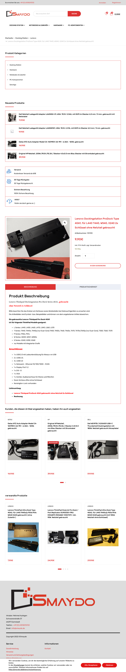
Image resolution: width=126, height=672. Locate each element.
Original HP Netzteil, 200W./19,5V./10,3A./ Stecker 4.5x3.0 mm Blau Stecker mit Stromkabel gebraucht (61, 154)
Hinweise (9, 652)
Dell (89, 419)
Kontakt (48, 649)
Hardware (58, 25)
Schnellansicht (23, 457)
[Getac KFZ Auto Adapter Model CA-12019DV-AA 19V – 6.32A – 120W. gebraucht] (23, 449)
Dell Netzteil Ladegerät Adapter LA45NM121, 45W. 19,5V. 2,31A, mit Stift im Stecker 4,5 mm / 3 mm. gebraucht (64, 128)
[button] (111, 14)
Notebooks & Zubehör (38, 25)
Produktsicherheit (88, 287)
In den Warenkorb (98, 266)
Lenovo (33, 38)
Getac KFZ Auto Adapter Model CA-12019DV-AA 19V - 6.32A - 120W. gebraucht (51, 142)
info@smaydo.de (18, 628)
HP (49, 419)
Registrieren (116, 2)
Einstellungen (19, 665)
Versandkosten (95, 245)
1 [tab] (62, 482)
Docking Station (16, 25)
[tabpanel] (23, 449)
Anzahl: (78, 256)
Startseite (9, 38)
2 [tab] (65, 482)
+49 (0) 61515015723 (27, 2)
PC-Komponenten (75, 25)
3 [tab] (65, 569)
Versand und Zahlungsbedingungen (20, 655)
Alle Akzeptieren (91, 665)
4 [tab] (67, 569)
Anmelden (102, 3)
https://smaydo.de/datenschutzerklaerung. (25, 669)
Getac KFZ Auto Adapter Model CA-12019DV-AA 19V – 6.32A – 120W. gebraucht (22, 425)
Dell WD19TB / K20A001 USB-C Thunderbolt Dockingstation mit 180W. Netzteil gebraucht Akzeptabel (102, 425)
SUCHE (74, 14)
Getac (10, 419)
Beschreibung (30, 287)
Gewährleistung (12, 649)
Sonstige (13, 85)
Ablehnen (109, 665)
